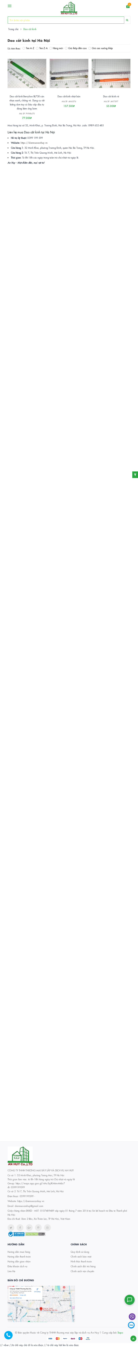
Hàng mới (58, 48)
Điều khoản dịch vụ (17, 1266)
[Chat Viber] (132, 1316)
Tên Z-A (43, 48)
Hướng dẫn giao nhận (19, 1261)
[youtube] (38, 1227)
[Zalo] (131, 1325)
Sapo (120, 1332)
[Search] (127, 20)
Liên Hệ (11, 1271)
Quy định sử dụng (80, 1251)
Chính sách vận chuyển (82, 1271)
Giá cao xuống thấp (102, 48)
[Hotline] (10, 1337)
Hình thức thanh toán (81, 1261)
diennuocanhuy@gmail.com (29, 1206)
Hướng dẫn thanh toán (19, 1256)
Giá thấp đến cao (77, 48)
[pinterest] (47, 1227)
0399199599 (27, 1196)
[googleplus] (29, 1227)
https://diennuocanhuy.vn (34, 142)
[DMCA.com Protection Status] (35, 1233)
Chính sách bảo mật (81, 1256)
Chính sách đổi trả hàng (83, 1266)
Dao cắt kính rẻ (111, 96)
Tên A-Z (30, 48)
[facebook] (20, 1227)
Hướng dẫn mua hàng (19, 1251)
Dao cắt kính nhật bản (69, 96)
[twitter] (11, 1227)
